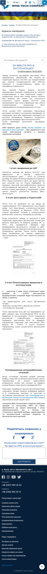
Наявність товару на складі (12, 552)
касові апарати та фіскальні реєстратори (23, 129)
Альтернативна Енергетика (12, 520)
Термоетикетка (7, 531)
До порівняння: (38, 1)
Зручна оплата (7, 545)
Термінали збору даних (11, 506)
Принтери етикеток (9, 510)
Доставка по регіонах (10, 541)
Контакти (7, 565)
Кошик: (43, 1)
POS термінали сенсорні (11, 517)
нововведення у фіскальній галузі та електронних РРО (23, 396)
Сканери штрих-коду (10, 503)
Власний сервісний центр (12, 548)
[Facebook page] (3, 477)
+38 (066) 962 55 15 (11, 492)
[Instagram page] (8, 477)
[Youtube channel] (14, 477)
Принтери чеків (8, 513)
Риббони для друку (9, 527)
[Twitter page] (19, 477)
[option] (23, 16)
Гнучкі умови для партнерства (14, 555)
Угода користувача (9, 559)
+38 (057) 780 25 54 (12, 485)
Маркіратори (7, 524)
